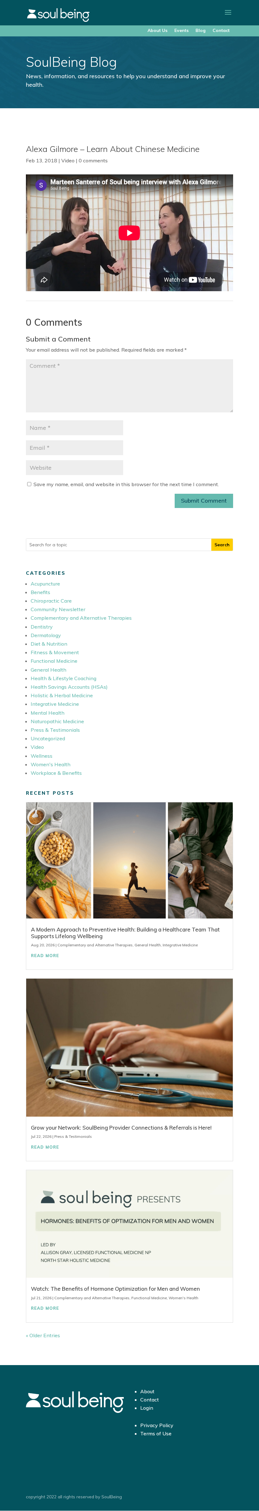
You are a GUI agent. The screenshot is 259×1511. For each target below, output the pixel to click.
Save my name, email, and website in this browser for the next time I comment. (126, 484)
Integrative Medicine (55, 704)
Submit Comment (204, 500)
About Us (157, 30)
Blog (201, 30)
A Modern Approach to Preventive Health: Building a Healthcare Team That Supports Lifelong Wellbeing (125, 932)
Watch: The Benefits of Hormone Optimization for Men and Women (115, 1288)
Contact (221, 30)
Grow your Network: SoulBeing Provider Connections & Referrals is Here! (121, 1127)
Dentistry (42, 627)
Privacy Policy (156, 1425)
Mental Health (47, 713)
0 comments (93, 160)
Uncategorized (48, 738)
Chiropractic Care (51, 601)
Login (146, 1408)
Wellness (41, 756)
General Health (48, 670)
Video (68, 160)
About (147, 1391)
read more (45, 955)
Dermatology (46, 635)
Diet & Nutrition (49, 644)
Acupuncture (45, 583)
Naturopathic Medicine (57, 721)
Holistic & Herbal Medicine (62, 695)
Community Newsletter (58, 609)
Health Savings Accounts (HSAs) (69, 687)
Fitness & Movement (55, 652)
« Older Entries (43, 1335)
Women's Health (50, 764)
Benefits (40, 592)
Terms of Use (156, 1433)
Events (181, 30)
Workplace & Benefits (56, 773)
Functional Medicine (54, 661)
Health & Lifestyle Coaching (63, 678)
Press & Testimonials (55, 730)
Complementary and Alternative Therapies (81, 618)
